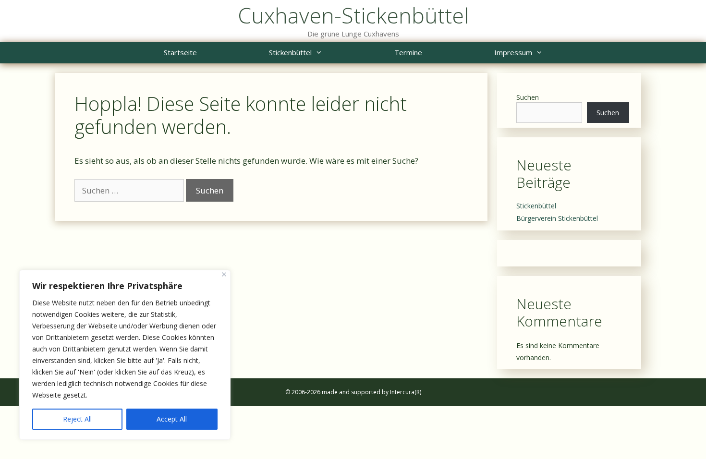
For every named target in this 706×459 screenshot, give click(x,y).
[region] (125, 355)
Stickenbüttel (290, 52)
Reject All (77, 418)
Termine (408, 52)
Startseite (180, 52)
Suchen (527, 97)
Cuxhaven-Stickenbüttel (353, 15)
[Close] (224, 274)
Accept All (172, 418)
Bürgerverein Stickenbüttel (557, 218)
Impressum (513, 52)
